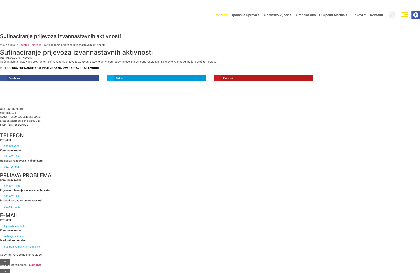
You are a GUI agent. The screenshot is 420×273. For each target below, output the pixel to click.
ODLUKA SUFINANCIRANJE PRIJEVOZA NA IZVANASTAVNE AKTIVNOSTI (53, 68)
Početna (24, 44)
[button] (415, 15)
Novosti (37, 44)
